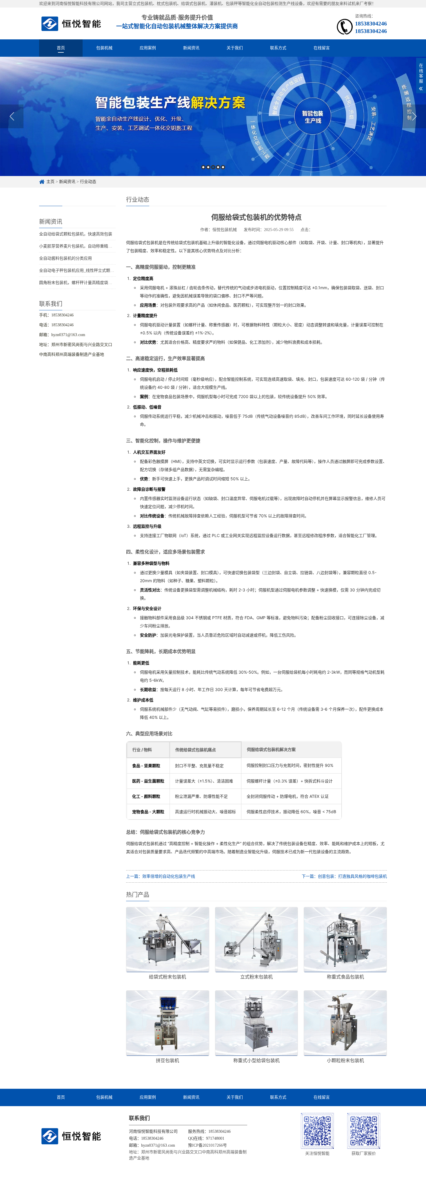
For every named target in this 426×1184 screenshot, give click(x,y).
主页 (50, 181)
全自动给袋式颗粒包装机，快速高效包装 (75, 234)
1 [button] (203, 167)
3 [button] (213, 167)
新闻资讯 (191, 48)
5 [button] (223, 167)
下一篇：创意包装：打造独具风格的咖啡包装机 (344, 876)
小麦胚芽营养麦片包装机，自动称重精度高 (77, 246)
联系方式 (278, 48)
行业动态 (88, 181)
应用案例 (148, 48)
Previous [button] (11, 116)
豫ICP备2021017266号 (207, 1145)
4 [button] (218, 167)
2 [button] (208, 167)
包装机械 (104, 48)
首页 (61, 48)
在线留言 (322, 48)
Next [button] (414, 116)
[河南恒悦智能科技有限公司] (71, 23)
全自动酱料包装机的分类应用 (65, 258)
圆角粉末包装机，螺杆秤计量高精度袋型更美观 (81, 283)
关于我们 (235, 48)
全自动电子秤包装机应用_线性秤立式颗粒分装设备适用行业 (93, 270)
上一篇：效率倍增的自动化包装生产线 (160, 876)
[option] (213, 116)
